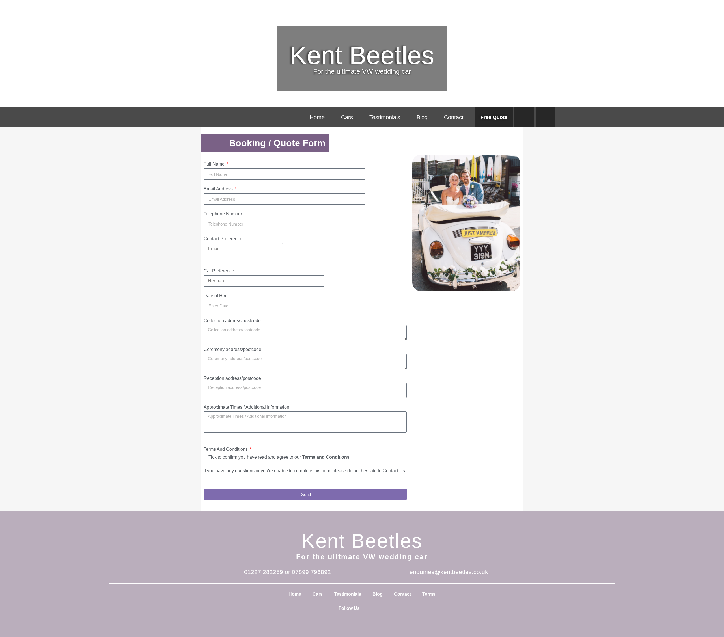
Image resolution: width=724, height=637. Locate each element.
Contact (454, 117)
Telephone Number (223, 214)
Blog (422, 117)
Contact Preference (223, 239)
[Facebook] (524, 117)
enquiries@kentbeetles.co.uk (449, 572)
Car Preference (219, 271)
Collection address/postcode (232, 320)
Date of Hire (216, 296)
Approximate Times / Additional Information (246, 407)
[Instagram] (545, 117)
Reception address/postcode (232, 378)
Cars (347, 117)
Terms (429, 594)
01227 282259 (263, 572)
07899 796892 (311, 572)
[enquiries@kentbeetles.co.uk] (401, 572)
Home (317, 117)
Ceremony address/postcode (232, 349)
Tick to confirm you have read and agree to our (279, 457)
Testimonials (384, 117)
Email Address (219, 189)
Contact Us (394, 470)
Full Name (215, 164)
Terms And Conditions (226, 449)
